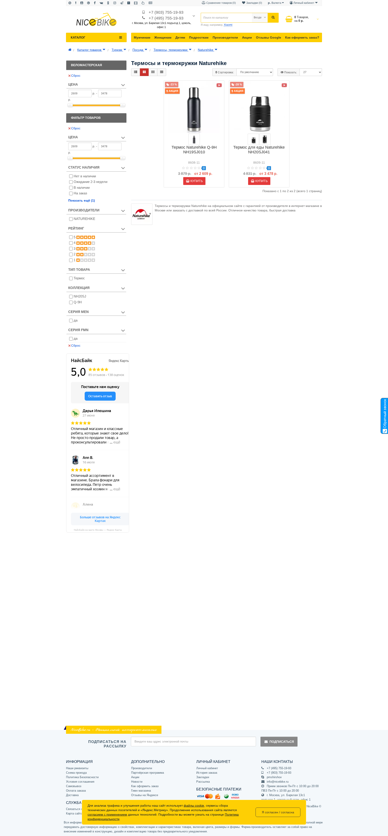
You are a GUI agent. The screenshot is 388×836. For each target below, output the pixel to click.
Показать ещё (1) (81, 200)
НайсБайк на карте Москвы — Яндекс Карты (98, 530)
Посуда (138, 50)
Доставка (72, 795)
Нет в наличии (85, 176)
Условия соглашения (80, 781)
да (75, 320)
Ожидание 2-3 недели (90, 182)
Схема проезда (76, 772)
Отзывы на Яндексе (144, 795)
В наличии (82, 187)
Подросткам (198, 37)
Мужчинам (142, 37)
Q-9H (78, 302)
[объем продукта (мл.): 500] (253, 139)
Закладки (202, 777)
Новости (136, 781)
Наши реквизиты (77, 768)
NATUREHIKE (84, 219)
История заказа (206, 772)
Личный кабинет (207, 768)
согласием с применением (107, 814)
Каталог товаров (89, 50)
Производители (225, 37)
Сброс (75, 75)
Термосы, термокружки (171, 50)
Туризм (117, 50)
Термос (79, 278)
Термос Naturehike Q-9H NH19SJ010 (194, 149)
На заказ (80, 193)
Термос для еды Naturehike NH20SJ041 (259, 149)
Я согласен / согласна (278, 812)
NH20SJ (80, 296)
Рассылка (203, 781)
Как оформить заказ (145, 786)
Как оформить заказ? (302, 37)
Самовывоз (73, 786)
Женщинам (162, 37)
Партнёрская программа (147, 772)
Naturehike (206, 50)
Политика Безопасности (82, 777)
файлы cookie (194, 805)
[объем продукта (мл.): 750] (194, 139)
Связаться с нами (78, 809)
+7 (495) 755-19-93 (166, 18)
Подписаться (281, 741)
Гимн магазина (141, 790)
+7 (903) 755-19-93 (166, 12)
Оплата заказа (76, 790)
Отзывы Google (268, 37)
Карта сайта (74, 813)
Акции (247, 37)
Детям (180, 37)
